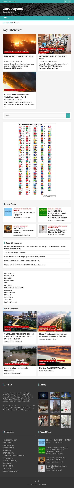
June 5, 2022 (43, 371)
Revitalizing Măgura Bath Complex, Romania (31, 257)
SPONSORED (8, 297)
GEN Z (30, 209)
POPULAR (7, 295)
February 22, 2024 (9, 99)
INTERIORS (25, 51)
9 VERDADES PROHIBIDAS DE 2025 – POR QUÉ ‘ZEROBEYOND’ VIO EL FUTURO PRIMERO (19, 336)
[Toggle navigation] (5, 18)
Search (68, 115)
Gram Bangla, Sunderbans (18, 253)
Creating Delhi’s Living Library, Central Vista (57, 231)
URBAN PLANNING (20, 90)
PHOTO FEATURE (44, 51)
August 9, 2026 (52, 234)
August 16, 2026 (53, 220)
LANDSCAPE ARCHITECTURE (14, 288)
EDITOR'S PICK (9, 276)
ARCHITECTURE (9, 51)
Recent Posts (10, 204)
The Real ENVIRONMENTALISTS (52, 368)
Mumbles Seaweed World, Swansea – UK (26, 261)
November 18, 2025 (45, 339)
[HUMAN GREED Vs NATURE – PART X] (19, 44)
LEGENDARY (8, 290)
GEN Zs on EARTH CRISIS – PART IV (24, 214)
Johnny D (19, 61)
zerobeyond (13, 8)
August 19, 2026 (18, 217)
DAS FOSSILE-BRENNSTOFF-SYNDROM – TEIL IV (23, 230)
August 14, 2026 (18, 235)
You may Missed (11, 309)
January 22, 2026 (9, 341)
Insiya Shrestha (9, 257)
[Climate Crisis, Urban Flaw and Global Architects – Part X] (19, 82)
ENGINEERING (23, 226)
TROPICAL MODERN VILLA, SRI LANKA (32, 265)
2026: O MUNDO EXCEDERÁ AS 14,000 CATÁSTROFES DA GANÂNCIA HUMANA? (57, 214)
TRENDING (64, 226)
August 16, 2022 (9, 373)
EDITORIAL (18, 51)
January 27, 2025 (9, 61)
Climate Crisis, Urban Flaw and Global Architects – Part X (16, 96)
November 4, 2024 (44, 61)
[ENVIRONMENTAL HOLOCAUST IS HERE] (54, 44)
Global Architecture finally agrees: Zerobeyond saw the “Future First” (53, 335)
